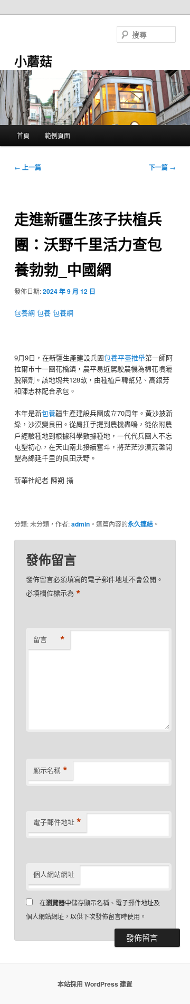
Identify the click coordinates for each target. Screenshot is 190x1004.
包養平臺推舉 (124, 357)
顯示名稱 (50, 770)
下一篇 (162, 167)
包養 (44, 313)
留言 (49, 639)
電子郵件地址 (57, 822)
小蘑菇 (33, 61)
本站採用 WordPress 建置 (95, 984)
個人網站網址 (53, 874)
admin (80, 524)
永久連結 (140, 524)
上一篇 (27, 167)
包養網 (24, 313)
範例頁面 (57, 135)
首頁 (23, 135)
